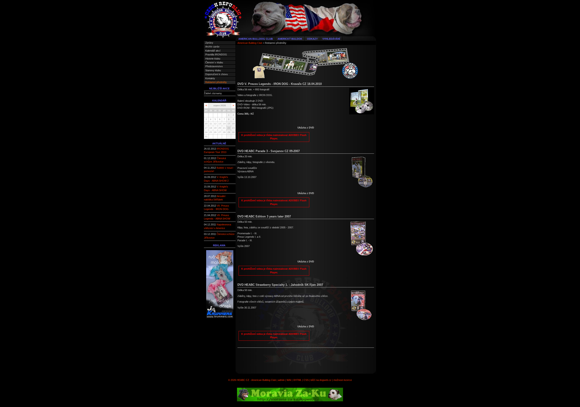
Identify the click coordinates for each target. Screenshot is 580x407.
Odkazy (312, 38)
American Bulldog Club (255, 38)
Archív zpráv (212, 46)
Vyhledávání (331, 38)
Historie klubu (212, 58)
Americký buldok (290, 38)
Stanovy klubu (213, 70)
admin (281, 380)
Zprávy (209, 42)
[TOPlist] (220, 338)
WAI (289, 380)
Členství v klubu (214, 62)
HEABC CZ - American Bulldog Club (256, 380)
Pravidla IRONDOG (216, 54)
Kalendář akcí (212, 50)
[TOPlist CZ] (219, 357)
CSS (306, 380)
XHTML (297, 380)
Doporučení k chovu (216, 74)
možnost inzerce (343, 380)
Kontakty (210, 78)
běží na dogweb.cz (321, 380)
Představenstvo (214, 66)
